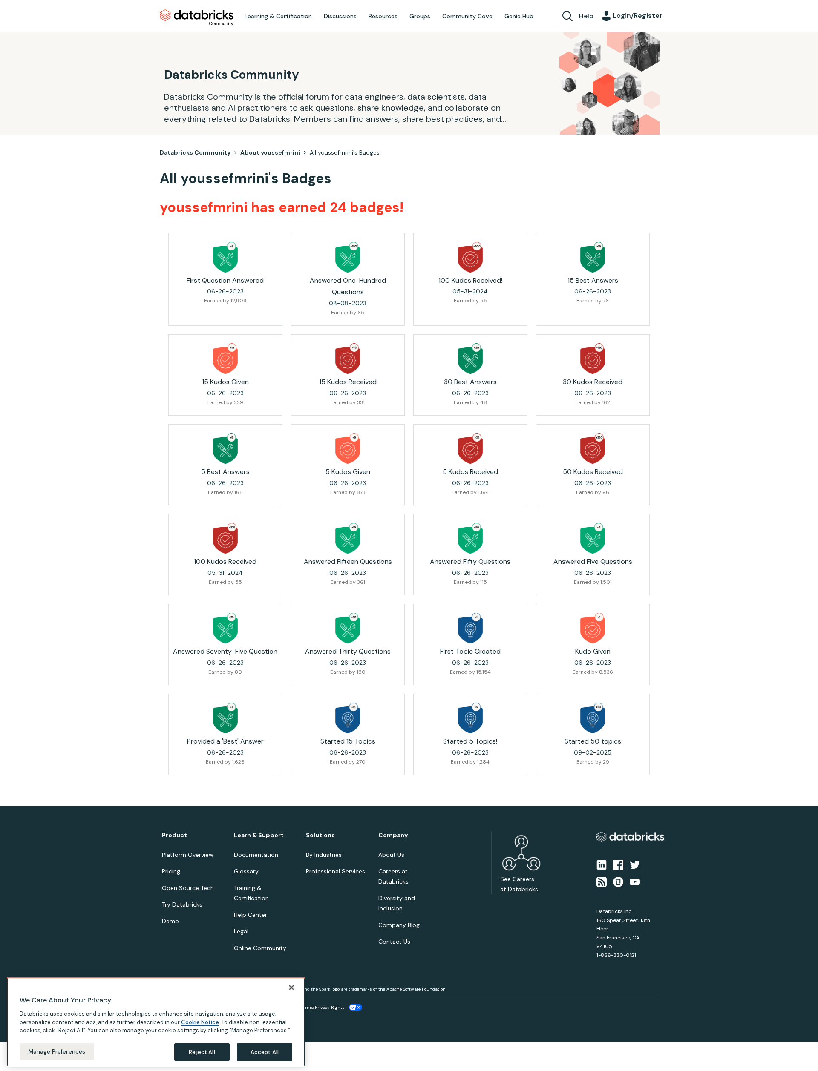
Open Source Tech (188, 888)
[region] (156, 1022)
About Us (391, 855)
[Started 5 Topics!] (470, 718)
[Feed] (601, 881)
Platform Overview (187, 855)
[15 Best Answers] (592, 257)
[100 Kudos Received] (225, 538)
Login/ (637, 15)
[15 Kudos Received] (347, 358)
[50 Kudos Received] (592, 448)
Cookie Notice (200, 1021)
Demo (170, 921)
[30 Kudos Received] (592, 358)
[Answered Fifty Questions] (470, 538)
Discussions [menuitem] (340, 16)
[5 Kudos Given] (347, 448)
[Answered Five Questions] (592, 538)
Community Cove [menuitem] (467, 16)
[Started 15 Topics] (347, 718)
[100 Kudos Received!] (470, 257)
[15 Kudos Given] (225, 358)
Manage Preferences (57, 1051)
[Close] (291, 987)
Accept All (265, 1051)
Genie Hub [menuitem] (518, 16)
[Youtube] (635, 881)
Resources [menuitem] (383, 16)
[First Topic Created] (470, 628)
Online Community (260, 948)
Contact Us (394, 941)
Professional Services (335, 871)
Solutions (320, 835)
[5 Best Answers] (225, 448)
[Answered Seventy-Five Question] (225, 628)
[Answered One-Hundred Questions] (347, 257)
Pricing (171, 871)
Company (393, 835)
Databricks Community (196, 18)
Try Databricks (182, 904)
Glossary (246, 871)
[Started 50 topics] (592, 718)
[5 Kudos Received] (470, 448)
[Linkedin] (601, 864)
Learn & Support (259, 835)
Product (174, 835)
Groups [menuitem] (419, 16)
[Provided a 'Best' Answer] (225, 718)
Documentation (256, 855)
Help (586, 15)
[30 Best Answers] (470, 358)
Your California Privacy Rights (314, 1007)
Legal (241, 931)
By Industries (324, 855)
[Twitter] (635, 864)
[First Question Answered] (225, 257)
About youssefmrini (270, 152)
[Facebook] (618, 864)
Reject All (202, 1051)
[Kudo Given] (592, 628)
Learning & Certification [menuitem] (278, 16)
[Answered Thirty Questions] (347, 628)
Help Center (250, 915)
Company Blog (399, 925)
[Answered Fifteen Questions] (347, 538)
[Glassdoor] (618, 881)
